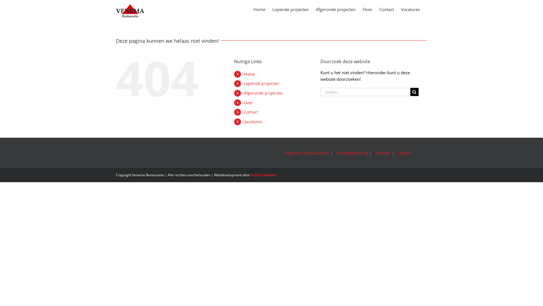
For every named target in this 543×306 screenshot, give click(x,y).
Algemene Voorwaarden (306, 153)
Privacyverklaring (352, 153)
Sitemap (383, 153)
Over (248, 102)
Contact (251, 112)
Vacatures (253, 121)
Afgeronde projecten (263, 93)
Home (249, 74)
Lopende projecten (261, 83)
